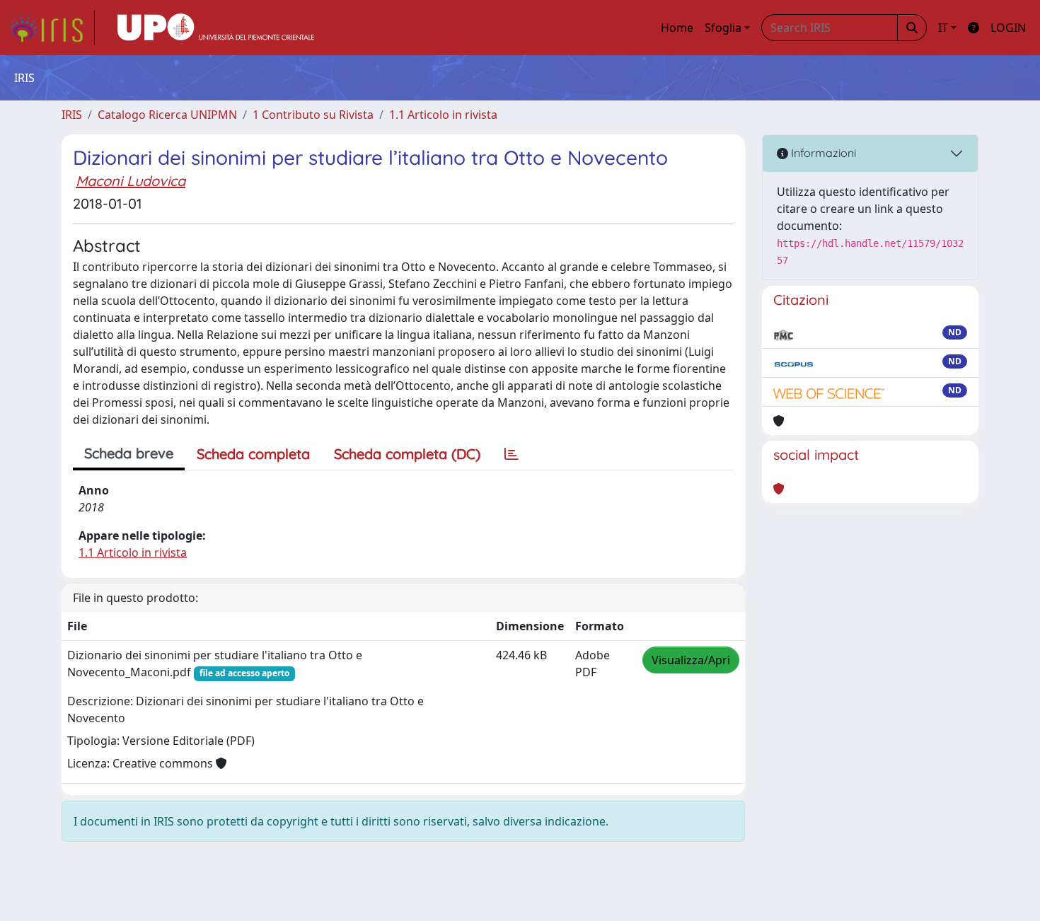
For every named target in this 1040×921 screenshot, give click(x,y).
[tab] (511, 454)
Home (677, 27)
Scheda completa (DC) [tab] (407, 454)
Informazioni (822, 153)
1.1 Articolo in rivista (443, 114)
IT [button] (943, 27)
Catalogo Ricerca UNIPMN (167, 114)
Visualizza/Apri (691, 660)
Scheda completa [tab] (253, 454)
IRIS (72, 114)
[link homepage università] (215, 28)
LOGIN (1008, 27)
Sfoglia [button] (723, 27)
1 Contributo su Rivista (313, 114)
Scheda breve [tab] (128, 453)
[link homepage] (51, 28)
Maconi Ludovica (130, 181)
